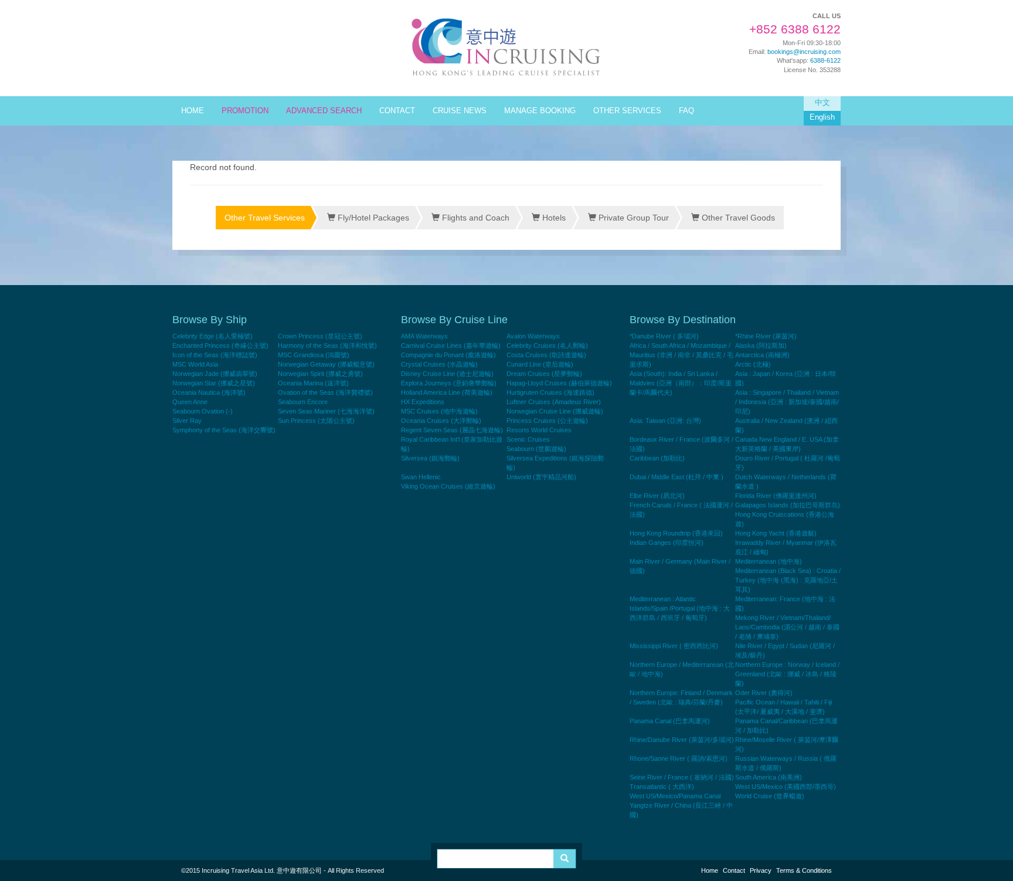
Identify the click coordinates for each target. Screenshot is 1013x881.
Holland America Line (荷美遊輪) (446, 392)
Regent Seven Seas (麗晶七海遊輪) (452, 429)
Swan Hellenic (421, 476)
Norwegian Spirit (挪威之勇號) (320, 373)
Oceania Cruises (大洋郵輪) (441, 420)
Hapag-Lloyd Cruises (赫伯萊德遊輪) (559, 383)
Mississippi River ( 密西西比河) (674, 645)
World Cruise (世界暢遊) (769, 795)
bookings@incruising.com (804, 51)
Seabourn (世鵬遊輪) (536, 448)
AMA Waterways (424, 336)
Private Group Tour (632, 217)
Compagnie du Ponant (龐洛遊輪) (448, 354)
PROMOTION (245, 111)
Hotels (553, 217)
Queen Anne (190, 401)
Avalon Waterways (533, 336)
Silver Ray (187, 420)
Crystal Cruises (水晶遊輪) (439, 364)
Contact (734, 870)
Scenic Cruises (528, 439)
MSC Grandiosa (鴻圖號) (313, 354)
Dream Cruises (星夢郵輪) (544, 373)
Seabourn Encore (303, 401)
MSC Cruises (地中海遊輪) (439, 411)
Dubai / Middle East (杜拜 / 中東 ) (676, 476)
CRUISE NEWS (460, 111)
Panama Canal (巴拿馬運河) (670, 720)
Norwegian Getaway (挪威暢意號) (326, 364)
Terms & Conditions (804, 870)
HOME (192, 111)
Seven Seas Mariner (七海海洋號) (326, 411)
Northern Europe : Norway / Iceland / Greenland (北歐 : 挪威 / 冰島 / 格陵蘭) (787, 674)
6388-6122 (825, 60)
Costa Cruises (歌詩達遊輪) (546, 354)
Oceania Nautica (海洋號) (209, 392)
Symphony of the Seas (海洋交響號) (224, 429)
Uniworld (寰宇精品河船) (541, 476)
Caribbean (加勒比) (657, 458)
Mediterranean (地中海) (768, 561)
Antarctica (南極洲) (762, 354)
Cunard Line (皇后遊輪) (539, 364)
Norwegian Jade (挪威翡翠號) (214, 373)
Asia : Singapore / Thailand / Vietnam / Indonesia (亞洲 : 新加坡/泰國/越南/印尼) (787, 402)
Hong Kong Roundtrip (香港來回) (676, 533)
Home (709, 870)
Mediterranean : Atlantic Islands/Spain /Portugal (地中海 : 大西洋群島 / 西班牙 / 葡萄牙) (680, 608)
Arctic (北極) (753, 364)
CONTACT (397, 111)
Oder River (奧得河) (764, 692)
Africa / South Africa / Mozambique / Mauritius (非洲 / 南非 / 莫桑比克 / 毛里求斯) (681, 355)
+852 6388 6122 (795, 29)
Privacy (760, 870)
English (822, 117)
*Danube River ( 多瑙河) (664, 336)
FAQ (686, 111)
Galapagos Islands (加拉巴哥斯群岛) (787, 505)
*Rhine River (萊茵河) (766, 336)
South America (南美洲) (768, 777)
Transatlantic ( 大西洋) (662, 786)
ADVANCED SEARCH (324, 111)
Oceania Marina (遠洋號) (313, 383)
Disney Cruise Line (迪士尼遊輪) (447, 373)
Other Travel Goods (737, 217)
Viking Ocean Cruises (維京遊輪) (448, 486)
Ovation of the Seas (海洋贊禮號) (325, 392)
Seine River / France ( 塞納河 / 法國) (682, 777)
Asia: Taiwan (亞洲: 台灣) (665, 420)
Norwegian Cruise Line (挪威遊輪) (554, 411)
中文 (822, 103)
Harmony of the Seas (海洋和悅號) (327, 345)
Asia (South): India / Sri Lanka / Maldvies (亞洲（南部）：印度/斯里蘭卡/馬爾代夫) (681, 383)
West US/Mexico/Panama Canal (675, 795)
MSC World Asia (195, 364)
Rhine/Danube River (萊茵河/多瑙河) (682, 739)
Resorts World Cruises (539, 429)
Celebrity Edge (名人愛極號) (212, 336)
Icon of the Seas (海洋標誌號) (214, 354)
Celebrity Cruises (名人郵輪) (547, 345)
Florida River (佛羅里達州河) (776, 495)
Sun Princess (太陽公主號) (316, 420)
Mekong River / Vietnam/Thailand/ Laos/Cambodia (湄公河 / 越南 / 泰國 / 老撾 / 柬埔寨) (787, 627)
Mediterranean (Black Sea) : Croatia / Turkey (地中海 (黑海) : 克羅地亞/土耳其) (788, 580)
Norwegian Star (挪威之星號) (213, 383)
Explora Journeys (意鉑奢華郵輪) (449, 383)
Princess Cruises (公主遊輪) (547, 420)
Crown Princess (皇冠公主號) (320, 336)
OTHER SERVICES (627, 111)
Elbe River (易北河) (657, 495)
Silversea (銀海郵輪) (430, 458)
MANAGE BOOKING (540, 111)
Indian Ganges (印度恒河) (666, 542)
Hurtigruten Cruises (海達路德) (550, 392)
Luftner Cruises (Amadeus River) (553, 401)
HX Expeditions (422, 401)
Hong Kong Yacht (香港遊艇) (776, 533)
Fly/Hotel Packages (372, 217)
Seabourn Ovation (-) (202, 411)
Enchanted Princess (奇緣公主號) (220, 345)
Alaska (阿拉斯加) (761, 345)
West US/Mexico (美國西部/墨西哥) (785, 786)
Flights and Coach (474, 217)
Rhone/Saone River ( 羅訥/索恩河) (679, 758)
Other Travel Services (265, 217)
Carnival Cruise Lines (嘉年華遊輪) (451, 345)
